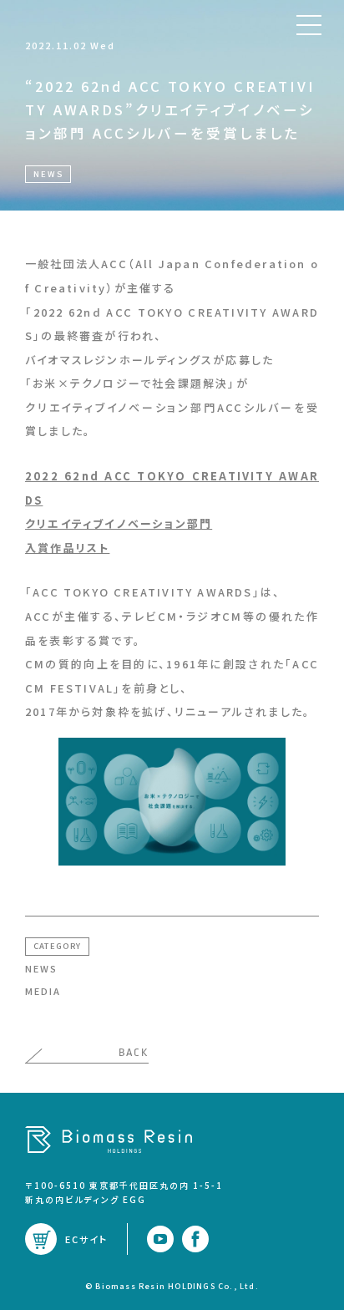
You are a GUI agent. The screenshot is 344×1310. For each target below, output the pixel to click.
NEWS (41, 968)
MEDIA (43, 991)
